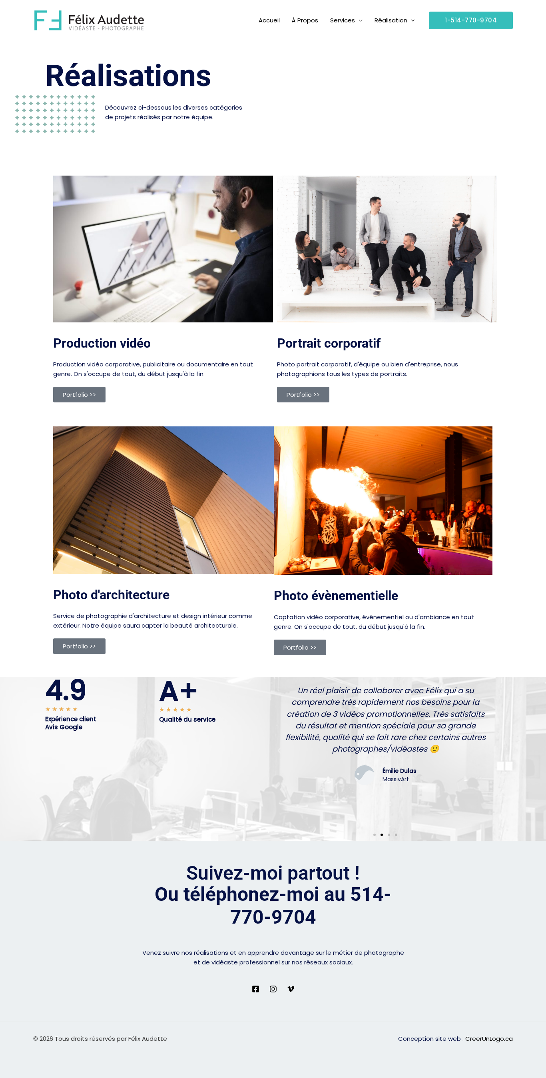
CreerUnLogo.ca (489, 1038)
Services (342, 20)
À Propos (305, 20)
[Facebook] (255, 989)
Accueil (269, 20)
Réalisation (391, 20)
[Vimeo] (291, 989)
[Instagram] (273, 989)
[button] (471, 20)
